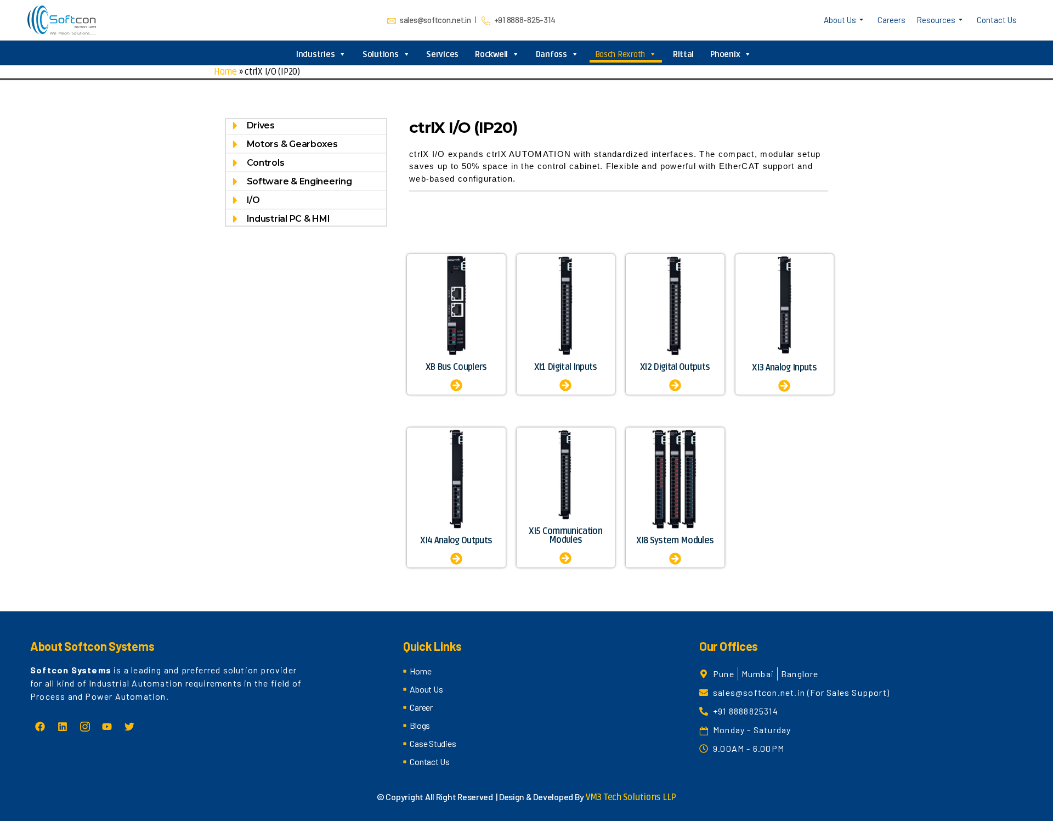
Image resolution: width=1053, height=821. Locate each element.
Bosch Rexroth (620, 54)
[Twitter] (129, 726)
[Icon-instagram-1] (84, 726)
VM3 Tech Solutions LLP (631, 797)
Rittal (683, 54)
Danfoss (551, 54)
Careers (891, 20)
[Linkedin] (62, 726)
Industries (315, 54)
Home (225, 71)
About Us (840, 20)
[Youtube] (107, 726)
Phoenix (725, 54)
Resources (935, 20)
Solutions (381, 54)
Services (442, 54)
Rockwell (491, 54)
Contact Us (997, 20)
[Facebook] (40, 726)
